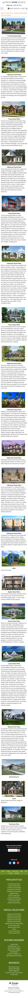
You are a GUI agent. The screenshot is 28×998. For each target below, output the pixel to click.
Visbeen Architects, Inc (14, 954)
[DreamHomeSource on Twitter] (14, 863)
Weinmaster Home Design (14, 955)
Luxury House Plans (14, 925)
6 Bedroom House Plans (14, 921)
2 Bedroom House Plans (14, 914)
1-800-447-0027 (14, 5)
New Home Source (14, 967)
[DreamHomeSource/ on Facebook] (10, 863)
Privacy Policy (7, 991)
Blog (21, 871)
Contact (16, 873)
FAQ (26, 871)
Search (3, 871)
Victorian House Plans (14, 903)
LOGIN (23, 8)
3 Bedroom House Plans (14, 916)
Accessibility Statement (14, 992)
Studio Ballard (14, 952)
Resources (15, 871)
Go (18, 850)
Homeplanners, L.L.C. (14, 946)
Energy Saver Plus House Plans (14, 923)
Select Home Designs (14, 948)
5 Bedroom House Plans (14, 920)
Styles (8, 871)
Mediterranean (14, 893)
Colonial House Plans (14, 884)
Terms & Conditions (18, 991)
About (11, 873)
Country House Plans (14, 886)
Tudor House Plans (14, 901)
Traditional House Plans (14, 899)
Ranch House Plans (14, 897)
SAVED (11, 8)
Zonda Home (14, 974)
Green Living (14, 944)
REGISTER (17, 8)
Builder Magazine (14, 971)
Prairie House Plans (14, 895)
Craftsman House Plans (14, 888)
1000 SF (14, 929)
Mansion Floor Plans (14, 927)
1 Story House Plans (14, 931)
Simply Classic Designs (14, 950)
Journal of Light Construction (14, 972)
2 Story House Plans (14, 933)
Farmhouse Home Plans (14, 891)
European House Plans (14, 889)
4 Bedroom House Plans (14, 918)
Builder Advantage (14, 969)
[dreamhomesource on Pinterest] (18, 863)
